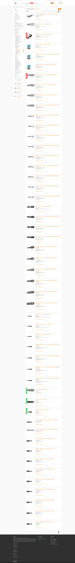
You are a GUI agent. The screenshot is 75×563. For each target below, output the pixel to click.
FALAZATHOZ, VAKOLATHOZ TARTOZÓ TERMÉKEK (19, 26)
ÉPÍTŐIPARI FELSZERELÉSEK (18, 62)
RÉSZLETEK (45, 20)
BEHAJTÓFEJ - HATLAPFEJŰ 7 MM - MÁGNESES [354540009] (45, 448)
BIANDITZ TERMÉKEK (16, 33)
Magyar (24, 0)
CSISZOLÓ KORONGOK (17, 39)
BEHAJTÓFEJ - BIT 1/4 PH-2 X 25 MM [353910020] (43, 206)
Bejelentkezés (59, 0)
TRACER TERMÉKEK (16, 15)
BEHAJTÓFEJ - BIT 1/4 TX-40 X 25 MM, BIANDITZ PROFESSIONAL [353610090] (47, 175)
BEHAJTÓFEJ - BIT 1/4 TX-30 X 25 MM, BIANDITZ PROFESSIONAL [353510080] (47, 115)
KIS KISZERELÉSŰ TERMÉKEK (17, 72)
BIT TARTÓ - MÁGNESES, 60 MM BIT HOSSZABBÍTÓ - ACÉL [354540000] (46, 419)
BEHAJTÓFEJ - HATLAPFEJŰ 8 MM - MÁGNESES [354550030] (45, 500)
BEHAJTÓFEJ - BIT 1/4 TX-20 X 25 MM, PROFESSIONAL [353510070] (46, 94)
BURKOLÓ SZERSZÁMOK (17, 46)
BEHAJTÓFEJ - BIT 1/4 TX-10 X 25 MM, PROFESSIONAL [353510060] (46, 74)
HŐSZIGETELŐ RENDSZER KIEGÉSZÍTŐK (18, 23)
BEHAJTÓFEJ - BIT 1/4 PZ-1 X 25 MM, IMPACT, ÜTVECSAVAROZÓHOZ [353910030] (48, 216)
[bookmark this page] (46, 0)
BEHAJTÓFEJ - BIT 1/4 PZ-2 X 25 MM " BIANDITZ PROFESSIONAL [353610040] (47, 145)
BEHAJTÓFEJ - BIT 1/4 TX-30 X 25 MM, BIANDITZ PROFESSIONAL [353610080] (47, 165)
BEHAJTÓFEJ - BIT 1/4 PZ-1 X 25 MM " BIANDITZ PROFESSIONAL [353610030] (47, 135)
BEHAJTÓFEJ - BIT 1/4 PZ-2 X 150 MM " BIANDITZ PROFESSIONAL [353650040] (48, 196)
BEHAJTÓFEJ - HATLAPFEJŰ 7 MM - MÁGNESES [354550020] (45, 489)
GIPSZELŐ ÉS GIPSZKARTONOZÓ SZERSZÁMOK (18, 42)
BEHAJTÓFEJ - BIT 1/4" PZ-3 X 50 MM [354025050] (43, 334)
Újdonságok (23, 3)
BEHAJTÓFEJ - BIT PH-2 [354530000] (41, 389)
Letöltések (41, 3)
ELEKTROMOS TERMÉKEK (17, 63)
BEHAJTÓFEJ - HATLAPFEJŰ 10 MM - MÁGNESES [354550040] (45, 511)
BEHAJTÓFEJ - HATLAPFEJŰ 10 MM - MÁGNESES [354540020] (45, 469)
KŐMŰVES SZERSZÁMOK (17, 37)
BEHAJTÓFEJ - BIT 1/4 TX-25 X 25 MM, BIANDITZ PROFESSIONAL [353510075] (47, 105)
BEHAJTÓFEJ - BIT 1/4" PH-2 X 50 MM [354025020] (43, 314)
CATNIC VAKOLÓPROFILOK (17, 16)
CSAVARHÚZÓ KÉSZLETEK (20, 51)
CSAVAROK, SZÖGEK (16, 19)
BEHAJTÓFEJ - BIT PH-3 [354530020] (41, 399)
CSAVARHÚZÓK (20, 50)
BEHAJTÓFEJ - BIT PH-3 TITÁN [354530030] (42, 409)
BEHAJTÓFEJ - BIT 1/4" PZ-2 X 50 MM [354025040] (43, 324)
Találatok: (53, 11)
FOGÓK (16, 56)
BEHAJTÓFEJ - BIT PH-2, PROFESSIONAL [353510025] (44, 34)
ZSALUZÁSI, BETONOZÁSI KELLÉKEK (18, 28)
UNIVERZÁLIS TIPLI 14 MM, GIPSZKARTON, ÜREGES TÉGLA (20, 78)
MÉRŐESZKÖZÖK (17, 60)
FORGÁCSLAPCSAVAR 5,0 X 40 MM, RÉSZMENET (20, 83)
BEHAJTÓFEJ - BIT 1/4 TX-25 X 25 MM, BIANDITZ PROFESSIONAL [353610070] (47, 155)
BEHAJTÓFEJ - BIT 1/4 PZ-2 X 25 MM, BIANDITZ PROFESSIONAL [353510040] (47, 54)
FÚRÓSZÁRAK (16, 47)
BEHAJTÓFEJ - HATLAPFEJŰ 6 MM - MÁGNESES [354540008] (45, 438)
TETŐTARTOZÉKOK (16, 22)
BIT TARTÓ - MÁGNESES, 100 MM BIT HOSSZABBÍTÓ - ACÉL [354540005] (47, 429)
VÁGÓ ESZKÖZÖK (17, 45)
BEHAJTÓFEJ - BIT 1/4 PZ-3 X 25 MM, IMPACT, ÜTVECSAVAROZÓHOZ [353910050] (48, 236)
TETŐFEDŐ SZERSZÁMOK (17, 43)
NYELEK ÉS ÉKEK (17, 68)
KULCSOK (16, 57)
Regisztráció (55, 0)
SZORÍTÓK (16, 58)
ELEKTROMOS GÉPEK (16, 32)
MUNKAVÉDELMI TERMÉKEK (18, 36)
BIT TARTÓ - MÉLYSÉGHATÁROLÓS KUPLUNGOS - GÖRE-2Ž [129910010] (47, 14)
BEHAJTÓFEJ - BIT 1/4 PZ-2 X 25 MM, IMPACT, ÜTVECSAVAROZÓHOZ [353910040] (48, 226)
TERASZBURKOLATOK (16, 29)
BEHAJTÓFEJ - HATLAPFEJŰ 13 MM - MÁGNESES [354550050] (45, 521)
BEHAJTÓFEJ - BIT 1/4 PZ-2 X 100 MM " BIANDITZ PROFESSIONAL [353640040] (48, 186)
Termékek (17, 6)
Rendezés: (44, 11)
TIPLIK (15, 20)
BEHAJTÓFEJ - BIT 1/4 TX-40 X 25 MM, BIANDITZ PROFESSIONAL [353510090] (47, 125)
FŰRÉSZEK (16, 44)
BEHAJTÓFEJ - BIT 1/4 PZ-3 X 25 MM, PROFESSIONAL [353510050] (46, 64)
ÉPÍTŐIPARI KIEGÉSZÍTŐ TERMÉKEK (18, 70)
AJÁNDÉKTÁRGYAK (17, 69)
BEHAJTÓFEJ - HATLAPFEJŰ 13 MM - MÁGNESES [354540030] (45, 479)
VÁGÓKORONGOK (17, 38)
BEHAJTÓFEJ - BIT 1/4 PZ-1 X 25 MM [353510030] (43, 44)
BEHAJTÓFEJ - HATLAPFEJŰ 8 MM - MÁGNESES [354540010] (45, 459)
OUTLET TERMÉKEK (16, 73)
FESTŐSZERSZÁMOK (17, 61)
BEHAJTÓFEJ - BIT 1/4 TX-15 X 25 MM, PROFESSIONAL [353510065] (46, 84)
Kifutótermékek (27, 3)
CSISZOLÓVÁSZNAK (17, 40)
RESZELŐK (16, 59)
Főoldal (14, 6)
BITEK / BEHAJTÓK (20, 6)
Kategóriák (36, 3)
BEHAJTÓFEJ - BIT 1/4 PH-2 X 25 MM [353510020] (43, 24)
